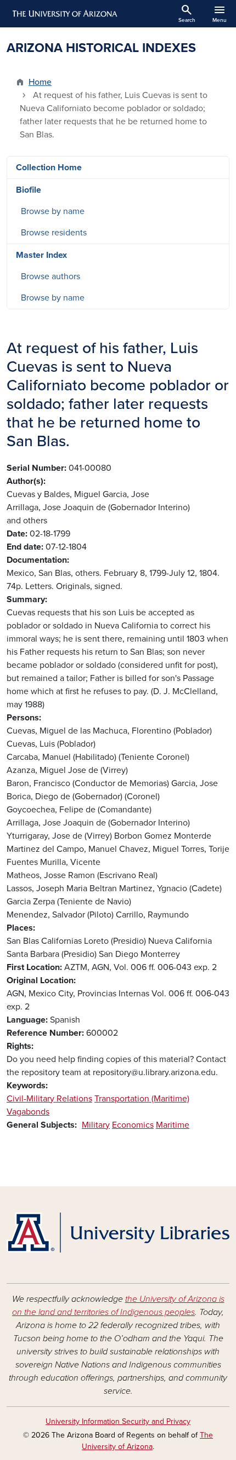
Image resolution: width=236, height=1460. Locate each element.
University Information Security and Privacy (118, 1421)
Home (40, 82)
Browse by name (53, 211)
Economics (133, 1124)
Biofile (28, 189)
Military (96, 1124)
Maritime (172, 1124)
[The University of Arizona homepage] (64, 13)
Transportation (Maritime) (141, 1098)
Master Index (41, 255)
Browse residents (54, 232)
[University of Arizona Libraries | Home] (118, 1233)
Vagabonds (28, 1111)
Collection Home (49, 167)
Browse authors (50, 276)
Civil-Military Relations (49, 1098)
